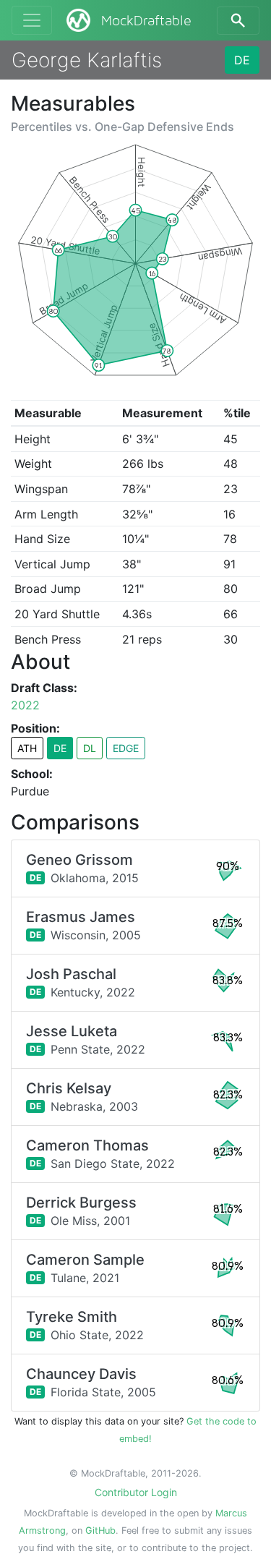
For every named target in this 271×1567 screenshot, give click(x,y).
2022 (25, 705)
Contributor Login (136, 1492)
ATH (27, 748)
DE (242, 60)
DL (89, 748)
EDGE (126, 748)
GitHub (100, 1530)
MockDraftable (146, 21)
